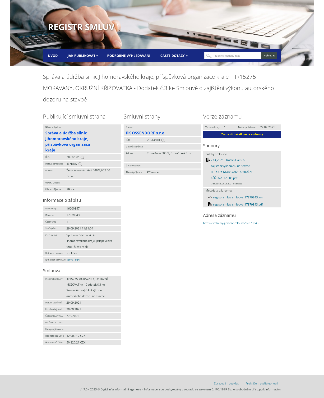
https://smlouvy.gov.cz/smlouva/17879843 (231, 223)
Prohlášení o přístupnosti (261, 383)
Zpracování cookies (226, 383)
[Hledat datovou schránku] (80, 163)
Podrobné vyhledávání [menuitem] (128, 55)
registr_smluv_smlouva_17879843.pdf (238, 204)
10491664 (73, 259)
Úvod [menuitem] (53, 55)
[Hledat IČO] (82, 157)
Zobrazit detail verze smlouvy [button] (242, 134)
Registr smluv (81, 27)
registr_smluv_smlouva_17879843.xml (238, 197)
